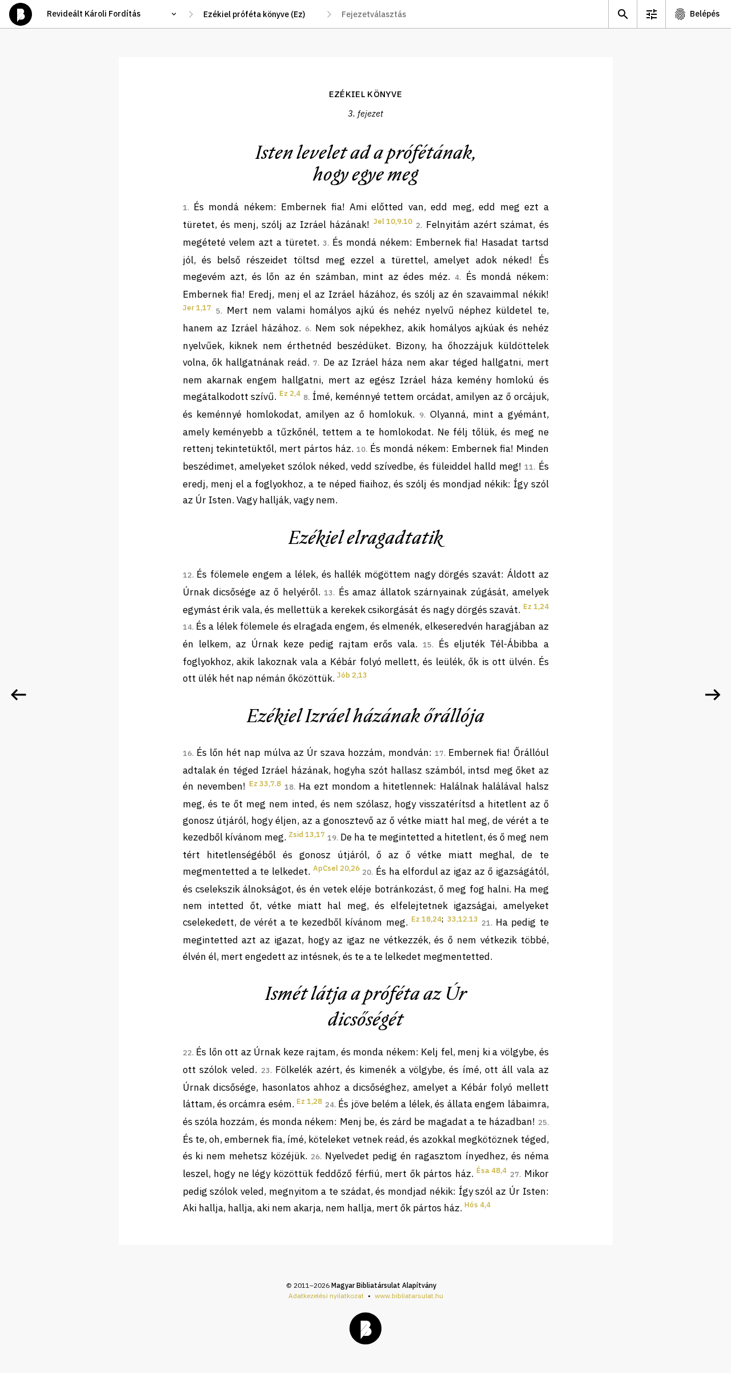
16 (187, 753)
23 (265, 1070)
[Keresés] (622, 14)
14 (187, 627)
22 (187, 1053)
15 (427, 645)
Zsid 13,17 (306, 834)
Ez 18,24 (426, 919)
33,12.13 (462, 919)
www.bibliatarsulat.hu (409, 1295)
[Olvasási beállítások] (651, 14)
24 (329, 1105)
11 (528, 467)
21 (486, 923)
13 (328, 593)
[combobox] (260, 14)
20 (366, 872)
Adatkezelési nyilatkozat (326, 1295)
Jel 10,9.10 (392, 221)
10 (361, 449)
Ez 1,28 (309, 1101)
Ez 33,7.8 (265, 783)
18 (289, 787)
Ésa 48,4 (491, 1170)
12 (187, 575)
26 (315, 1157)
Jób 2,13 (352, 675)
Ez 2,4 (289, 393)
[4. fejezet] (712, 694)
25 (542, 1122)
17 (439, 753)
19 (331, 838)
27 (514, 1174)
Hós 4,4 (477, 1205)
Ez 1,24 (536, 606)
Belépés (705, 14)
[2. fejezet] (18, 694)
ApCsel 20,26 (336, 868)
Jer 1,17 (197, 308)
